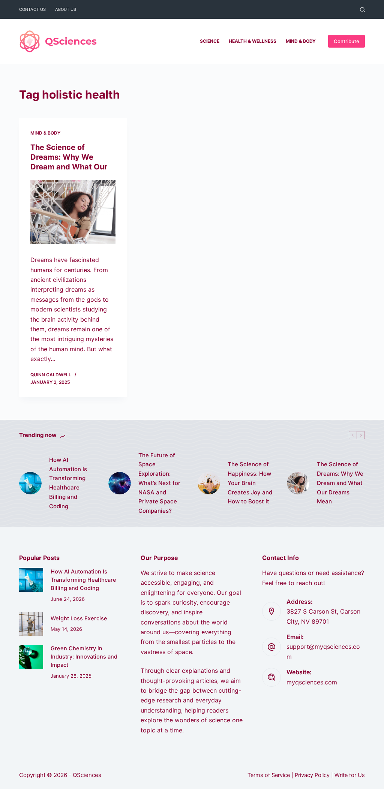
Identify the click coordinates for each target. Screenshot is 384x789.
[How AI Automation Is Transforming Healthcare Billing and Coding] (30, 483)
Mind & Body (301, 41)
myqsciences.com (311, 682)
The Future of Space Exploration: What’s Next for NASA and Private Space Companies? (159, 483)
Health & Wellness (252, 41)
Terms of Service (269, 775)
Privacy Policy (312, 775)
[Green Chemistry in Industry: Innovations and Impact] (31, 656)
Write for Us (349, 775)
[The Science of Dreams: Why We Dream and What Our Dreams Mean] (73, 212)
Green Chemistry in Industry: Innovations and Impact (84, 656)
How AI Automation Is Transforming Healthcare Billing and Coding (68, 483)
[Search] (362, 9)
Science (209, 41)
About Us (65, 9)
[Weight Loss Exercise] (31, 624)
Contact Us (32, 9)
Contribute (346, 41)
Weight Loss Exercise (79, 618)
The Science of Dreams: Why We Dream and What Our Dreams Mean (340, 483)
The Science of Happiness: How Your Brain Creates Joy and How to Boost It (250, 483)
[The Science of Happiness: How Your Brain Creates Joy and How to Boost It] (209, 483)
